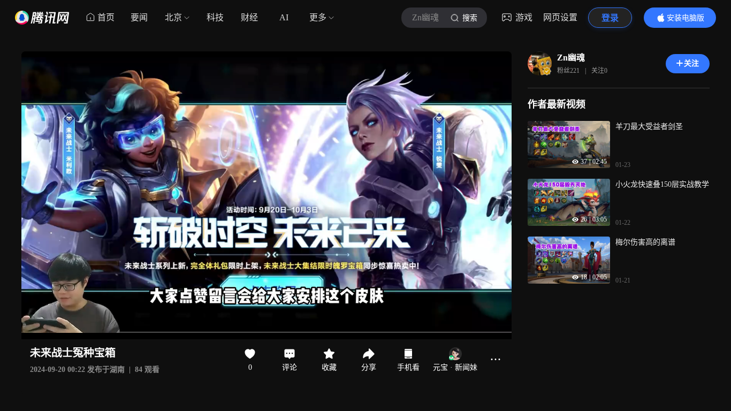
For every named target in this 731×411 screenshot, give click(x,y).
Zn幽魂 (571, 57)
